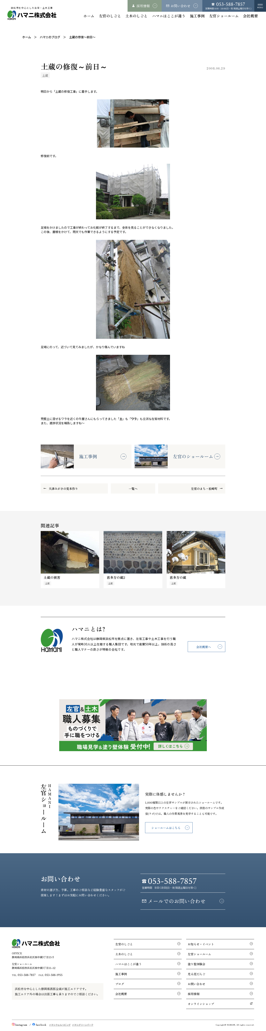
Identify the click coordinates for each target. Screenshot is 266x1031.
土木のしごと (136, 15)
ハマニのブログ (50, 37)
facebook (41, 1025)
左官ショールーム (224, 15)
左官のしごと (110, 15)
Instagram (21, 1025)
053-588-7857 (27, 975)
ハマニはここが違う (168, 15)
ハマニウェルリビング (59, 1024)
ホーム (88, 15)
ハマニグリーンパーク (82, 1024)
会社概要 (250, 15)
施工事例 (197, 15)
